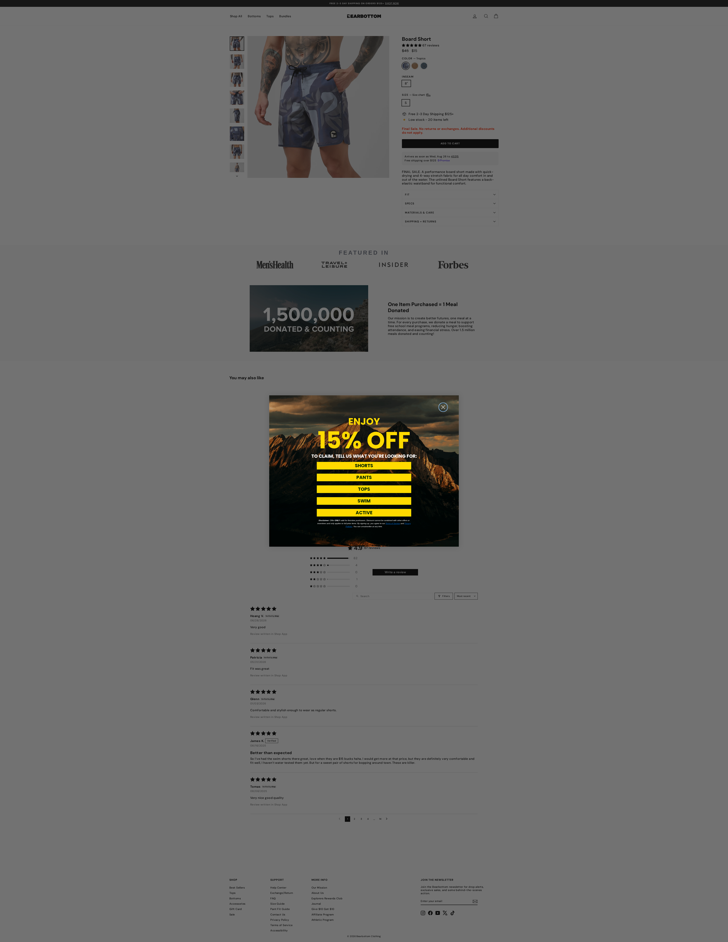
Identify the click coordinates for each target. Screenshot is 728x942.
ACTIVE (364, 512)
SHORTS (364, 465)
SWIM (364, 501)
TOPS (364, 489)
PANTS (364, 477)
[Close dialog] (443, 407)
